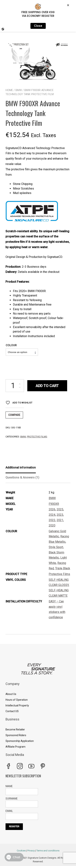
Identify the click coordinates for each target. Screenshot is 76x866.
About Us (11, 694)
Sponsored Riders (16, 735)
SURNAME (12, 798)
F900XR (54, 504)
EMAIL (9, 810)
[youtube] (31, 766)
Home (9, 90)
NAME (9, 786)
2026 (52, 509)
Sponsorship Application (20, 740)
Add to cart (47, 385)
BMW (18, 90)
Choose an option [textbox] (17, 352)
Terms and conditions (47, 850)
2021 (60, 520)
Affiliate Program (15, 746)
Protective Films (59, 574)
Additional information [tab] (21, 467)
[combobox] (22, 352)
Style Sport (56, 547)
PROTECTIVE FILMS (37, 436)
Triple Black (62, 568)
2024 (52, 514)
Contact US (12, 711)
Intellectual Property (17, 705)
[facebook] (8, 766)
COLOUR (11, 345)
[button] (10, 45)
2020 (52, 525)
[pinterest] (43, 766)
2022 (52, 520)
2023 (60, 514)
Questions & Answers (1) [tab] (22, 477)
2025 (60, 509)
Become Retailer (15, 729)
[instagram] (20, 766)
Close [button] (38, 26)
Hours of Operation (17, 699)
